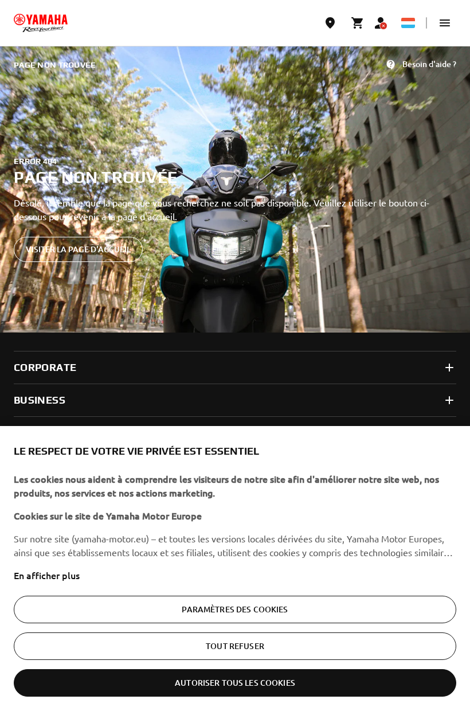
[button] (444, 22)
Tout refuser (235, 645)
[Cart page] (358, 23)
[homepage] (41, 23)
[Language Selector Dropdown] (408, 22)
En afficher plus (47, 575)
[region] (235, 570)
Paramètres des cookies (235, 609)
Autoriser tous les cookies (235, 682)
